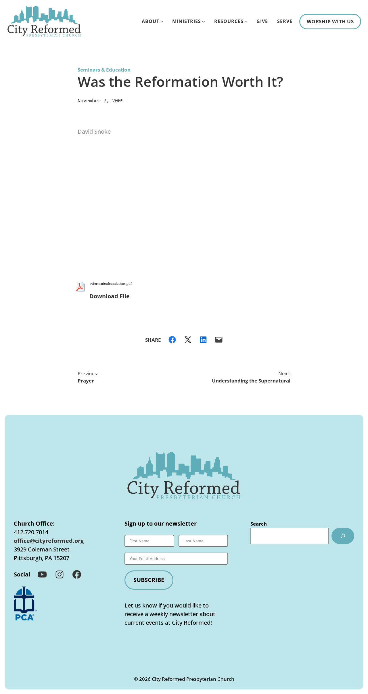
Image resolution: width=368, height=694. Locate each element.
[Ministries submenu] (203, 21)
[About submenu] (161, 21)
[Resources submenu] (246, 21)
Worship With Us (330, 21)
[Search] (342, 536)
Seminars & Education (104, 69)
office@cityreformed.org (49, 541)
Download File (109, 296)
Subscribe (148, 580)
